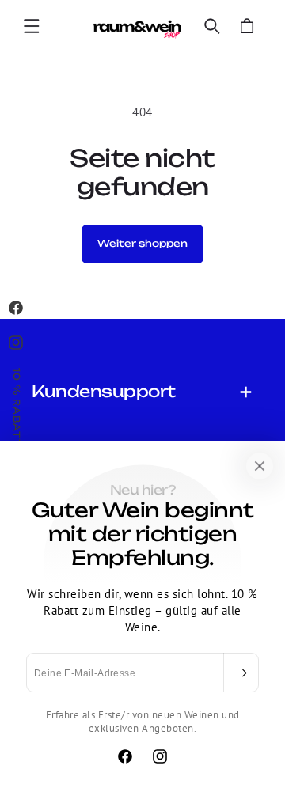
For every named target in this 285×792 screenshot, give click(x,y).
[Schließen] (259, 466)
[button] (31, 26)
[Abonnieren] (240, 672)
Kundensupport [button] (104, 391)
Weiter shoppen (142, 243)
